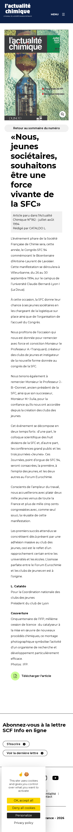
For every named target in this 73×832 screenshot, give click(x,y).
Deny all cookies (23, 808)
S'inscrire (13, 744)
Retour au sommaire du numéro (36, 128)
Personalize (23, 815)
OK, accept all (23, 800)
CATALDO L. (37, 228)
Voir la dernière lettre (22, 753)
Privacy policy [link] (23, 823)
